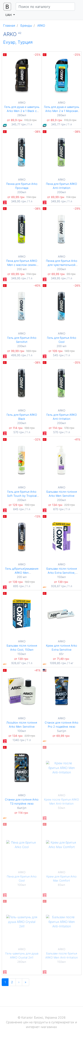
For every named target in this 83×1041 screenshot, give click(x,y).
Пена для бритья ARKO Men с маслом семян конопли (21, 265)
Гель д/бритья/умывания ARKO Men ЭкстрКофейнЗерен (21, 573)
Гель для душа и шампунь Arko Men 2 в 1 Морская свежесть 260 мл (61, 111)
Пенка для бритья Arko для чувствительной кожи (61, 265)
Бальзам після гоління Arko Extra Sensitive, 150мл (61, 573)
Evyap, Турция (18, 42)
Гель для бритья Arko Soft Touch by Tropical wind (22, 496)
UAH (8, 15)
